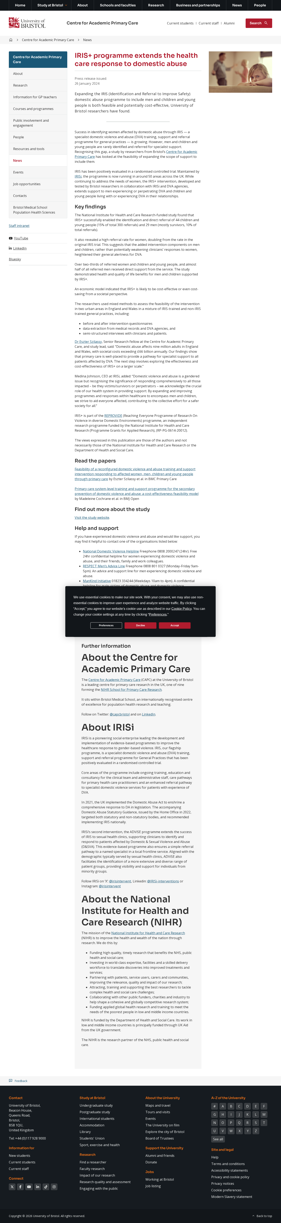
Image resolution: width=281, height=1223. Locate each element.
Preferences (106, 625)
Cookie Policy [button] (181, 608)
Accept (175, 625)
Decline (140, 625)
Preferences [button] (158, 614)
